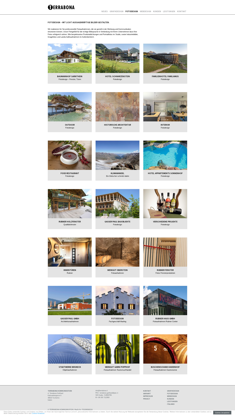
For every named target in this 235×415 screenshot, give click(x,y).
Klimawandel (117, 173)
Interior (165, 124)
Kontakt (181, 11)
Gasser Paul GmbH (69, 318)
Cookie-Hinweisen (38, 413)
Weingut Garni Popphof (117, 367)
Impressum (148, 396)
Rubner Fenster (165, 270)
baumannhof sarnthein (69, 76)
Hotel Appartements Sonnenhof (165, 173)
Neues (104, 11)
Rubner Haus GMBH (165, 318)
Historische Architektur (117, 124)
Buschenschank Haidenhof (165, 367)
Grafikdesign (116, 11)
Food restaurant (70, 173)
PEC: (97, 393)
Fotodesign (131, 11)
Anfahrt (147, 393)
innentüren (70, 270)
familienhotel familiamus (165, 76)
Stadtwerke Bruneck (70, 367)
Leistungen (169, 11)
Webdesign (145, 11)
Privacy (146, 399)
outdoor (70, 124)
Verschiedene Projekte (165, 221)
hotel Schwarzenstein (117, 76)
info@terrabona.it (101, 391)
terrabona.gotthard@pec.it (109, 393)
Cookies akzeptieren (222, 412)
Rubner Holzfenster (70, 221)
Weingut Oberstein (117, 270)
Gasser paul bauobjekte (117, 221)
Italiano (170, 404)
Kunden (157, 11)
